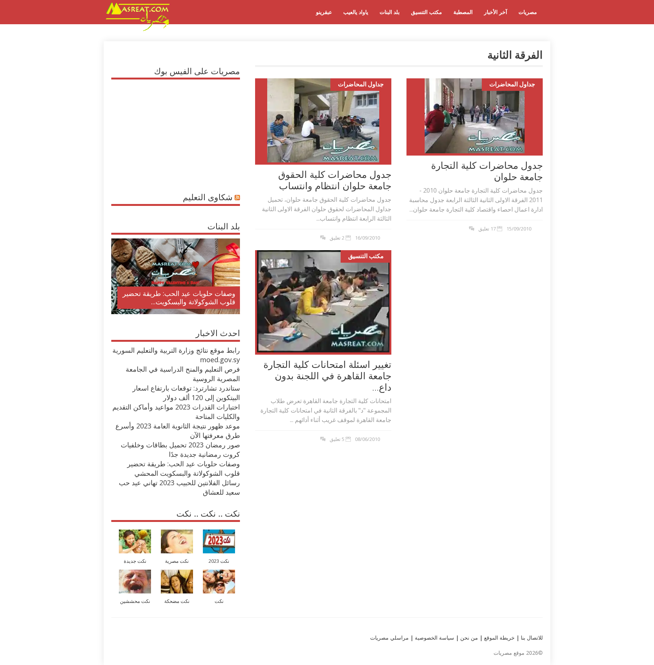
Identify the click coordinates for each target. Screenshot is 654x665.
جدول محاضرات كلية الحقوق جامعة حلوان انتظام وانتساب (334, 180)
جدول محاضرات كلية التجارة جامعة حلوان (487, 171)
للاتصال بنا (532, 637)
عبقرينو (324, 12)
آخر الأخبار (495, 12)
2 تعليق (337, 237)
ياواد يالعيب (355, 12)
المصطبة (463, 12)
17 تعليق (487, 228)
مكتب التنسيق (426, 12)
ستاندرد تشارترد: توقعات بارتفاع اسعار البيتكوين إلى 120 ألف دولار (186, 392)
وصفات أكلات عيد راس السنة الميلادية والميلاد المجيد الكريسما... (181, 297)
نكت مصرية (177, 561)
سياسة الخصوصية (433, 637)
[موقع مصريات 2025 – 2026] (138, 29)
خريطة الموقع (499, 637)
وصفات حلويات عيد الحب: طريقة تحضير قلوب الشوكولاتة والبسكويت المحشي (183, 468)
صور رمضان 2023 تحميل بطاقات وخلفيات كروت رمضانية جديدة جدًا (180, 449)
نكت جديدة (135, 561)
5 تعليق (337, 439)
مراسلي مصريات (389, 637)
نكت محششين (135, 601)
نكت (219, 601)
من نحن (468, 637)
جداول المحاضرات (361, 84)
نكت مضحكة (177, 601)
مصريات (528, 12)
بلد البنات (390, 12)
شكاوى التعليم (207, 196)
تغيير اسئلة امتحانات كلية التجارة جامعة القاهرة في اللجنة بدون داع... (327, 375)
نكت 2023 (219, 561)
